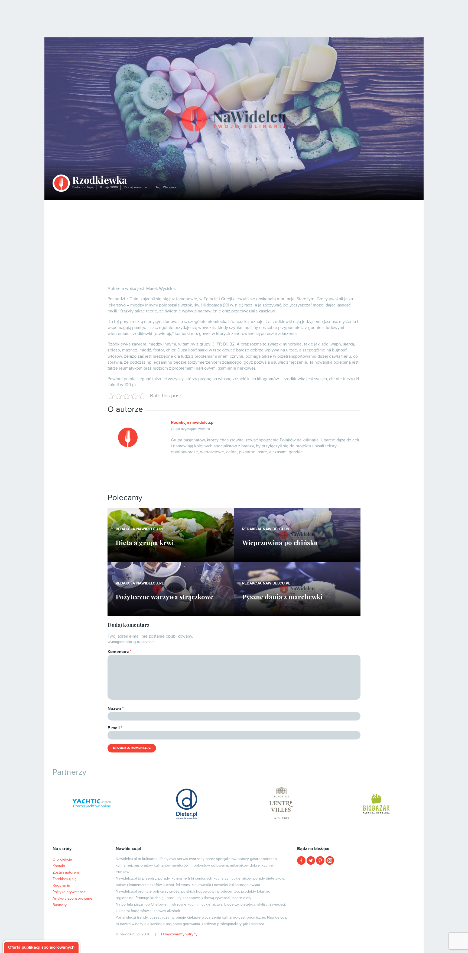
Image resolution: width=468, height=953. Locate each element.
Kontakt (59, 866)
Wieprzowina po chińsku (280, 542)
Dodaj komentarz (136, 187)
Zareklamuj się (65, 879)
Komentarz (120, 651)
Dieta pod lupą (82, 187)
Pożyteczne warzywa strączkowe (164, 596)
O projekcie (62, 859)
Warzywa (169, 187)
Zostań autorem (66, 872)
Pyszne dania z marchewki (282, 596)
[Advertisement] (234, 241)
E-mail (115, 728)
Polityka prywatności (69, 892)
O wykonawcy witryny (179, 934)
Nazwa (116, 708)
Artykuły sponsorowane (72, 898)
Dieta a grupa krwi (145, 542)
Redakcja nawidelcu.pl (192, 422)
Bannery (60, 905)
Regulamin (61, 885)
